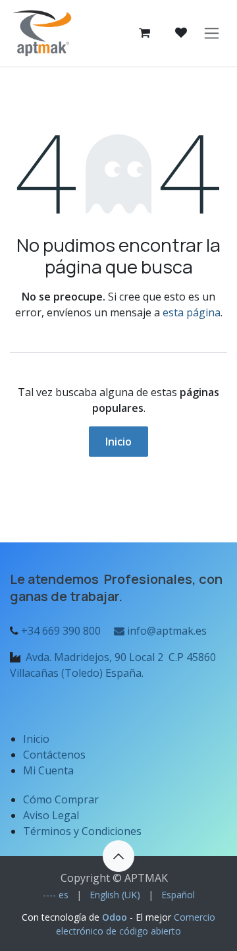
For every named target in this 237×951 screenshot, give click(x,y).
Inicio (118, 441)
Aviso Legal (52, 815)
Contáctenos (54, 754)
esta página (192, 312)
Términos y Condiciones (82, 831)
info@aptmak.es (165, 630)
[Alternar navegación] (211, 33)
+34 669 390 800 (61, 630)
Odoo (116, 917)
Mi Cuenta (48, 770)
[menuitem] (55, 895)
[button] (118, 856)
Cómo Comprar (61, 799)
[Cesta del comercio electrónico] (144, 33)
